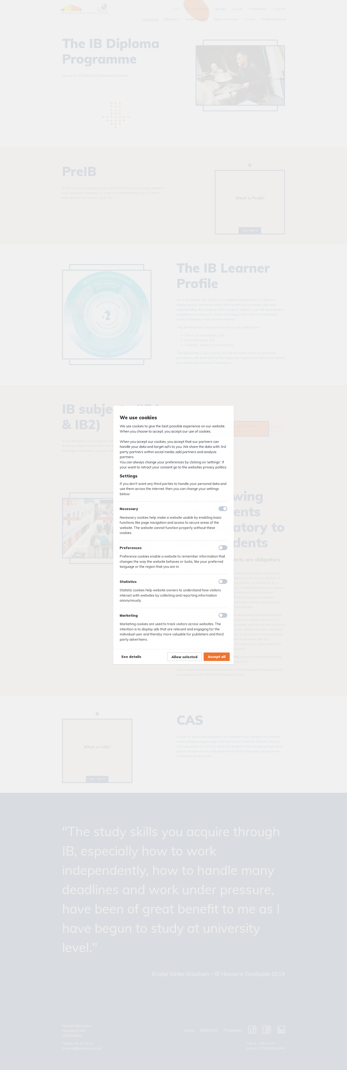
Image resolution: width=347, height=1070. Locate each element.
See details (131, 657)
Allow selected (184, 657)
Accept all (217, 657)
